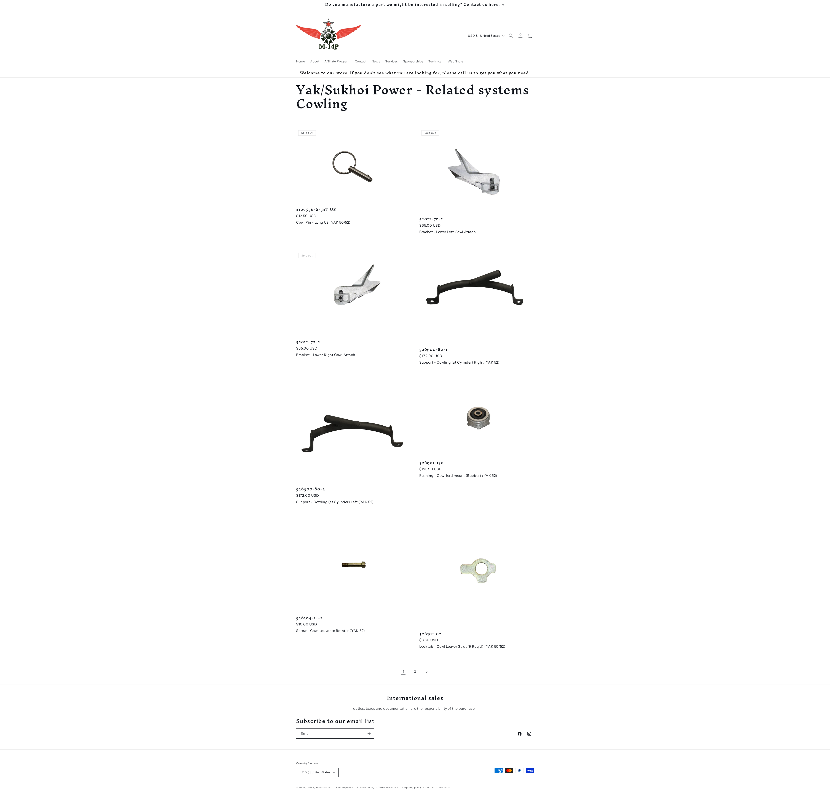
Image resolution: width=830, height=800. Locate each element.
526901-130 (431, 462)
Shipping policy (412, 787)
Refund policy (344, 787)
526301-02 (430, 633)
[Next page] (426, 671)
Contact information (438, 787)
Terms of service (388, 787)
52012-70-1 (431, 219)
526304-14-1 (309, 618)
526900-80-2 (310, 489)
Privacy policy (365, 787)
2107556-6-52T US (316, 209)
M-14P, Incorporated (319, 787)
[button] (457, 61)
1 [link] (403, 671)
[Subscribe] (369, 733)
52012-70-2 (308, 342)
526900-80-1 (433, 349)
